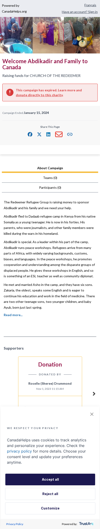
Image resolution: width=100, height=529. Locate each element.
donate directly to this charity (39, 95)
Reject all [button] (50, 494)
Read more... (13, 315)
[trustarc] (86, 524)
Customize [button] (50, 508)
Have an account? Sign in (80, 12)
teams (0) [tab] (50, 178)
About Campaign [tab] (50, 168)
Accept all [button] (50, 479)
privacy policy (19, 451)
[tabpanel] (50, 263)
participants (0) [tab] (50, 187)
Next (94, 393)
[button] (30, 134)
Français (90, 5)
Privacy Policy (14, 524)
